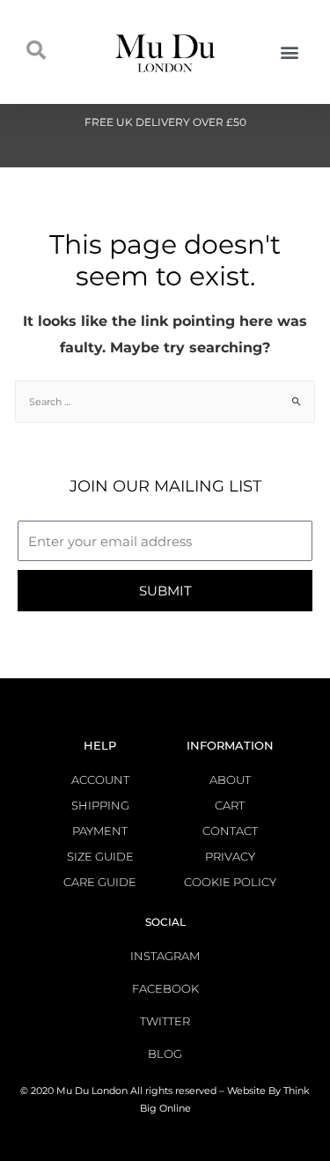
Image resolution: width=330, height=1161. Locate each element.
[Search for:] (165, 402)
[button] (289, 51)
